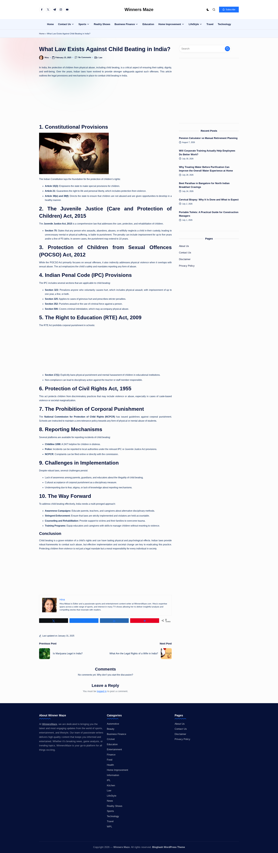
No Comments (84, 57)
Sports (110, 811)
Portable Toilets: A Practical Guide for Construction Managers (208, 214)
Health (110, 765)
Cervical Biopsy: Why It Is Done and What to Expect (209, 199)
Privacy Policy (187, 265)
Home (42, 33)
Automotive (113, 723)
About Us (184, 246)
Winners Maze (139, 9)
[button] (229, 10)
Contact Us (185, 252)
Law (100, 57)
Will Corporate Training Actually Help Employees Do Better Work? (207, 152)
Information (113, 775)
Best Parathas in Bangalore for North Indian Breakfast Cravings (204, 185)
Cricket (111, 739)
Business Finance (116, 734)
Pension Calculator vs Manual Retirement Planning (208, 138)
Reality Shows (114, 806)
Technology (113, 816)
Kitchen (111, 785)
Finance (111, 754)
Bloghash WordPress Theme (168, 847)
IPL (108, 780)
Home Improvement (117, 770)
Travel (110, 821)
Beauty (110, 729)
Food (109, 759)
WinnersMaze (49, 724)
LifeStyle (111, 795)
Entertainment (114, 749)
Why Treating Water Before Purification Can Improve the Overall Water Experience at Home (206, 169)
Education (112, 744)
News (110, 800)
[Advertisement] (105, 100)
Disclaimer (185, 259)
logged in (102, 691)
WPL (109, 826)
